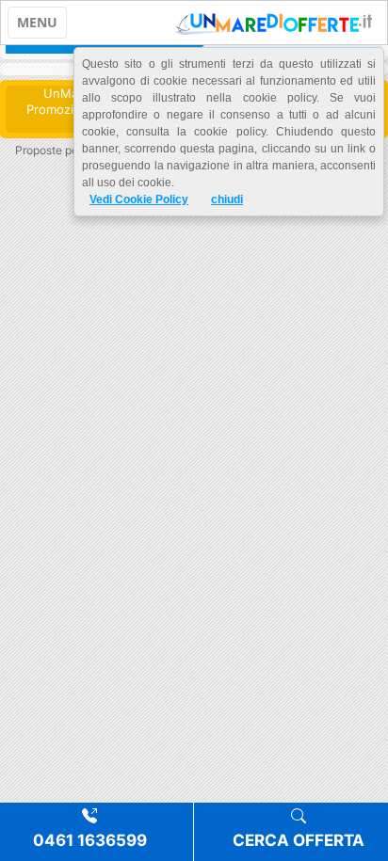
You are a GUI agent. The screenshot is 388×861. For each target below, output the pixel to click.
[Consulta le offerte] (273, 22)
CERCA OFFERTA (298, 840)
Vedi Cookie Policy (138, 199)
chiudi (227, 199)
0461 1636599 (90, 840)
